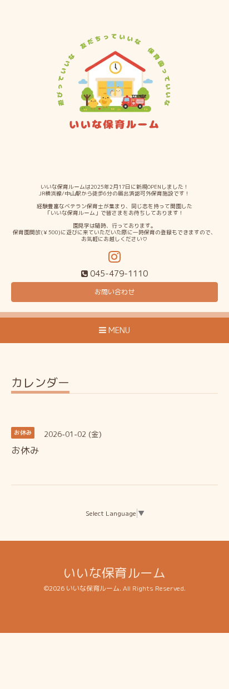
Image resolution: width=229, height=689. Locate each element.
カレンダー (40, 384)
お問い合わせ (114, 291)
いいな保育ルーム (114, 572)
